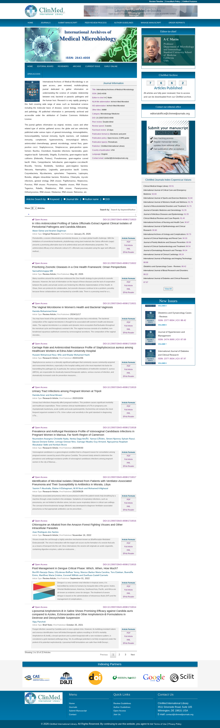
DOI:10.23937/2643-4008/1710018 (119, 427)
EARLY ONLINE (110, 66)
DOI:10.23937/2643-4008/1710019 (119, 387)
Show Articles (35, 208)
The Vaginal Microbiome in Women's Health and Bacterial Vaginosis (72, 307)
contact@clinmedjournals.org (179, 714)
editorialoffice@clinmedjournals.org (170, 113)
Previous (104, 655)
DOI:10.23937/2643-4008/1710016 (119, 521)
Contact (72, 714)
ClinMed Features (189, 1)
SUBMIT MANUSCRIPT (67, 23)
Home (72, 703)
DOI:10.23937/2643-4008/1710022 (119, 263)
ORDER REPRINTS (177, 23)
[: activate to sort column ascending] (27, 215)
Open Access (119, 710)
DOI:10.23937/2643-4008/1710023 (119, 219)
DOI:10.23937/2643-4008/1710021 (119, 303)
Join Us (116, 714)
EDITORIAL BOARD (45, 66)
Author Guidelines (121, 707)
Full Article (128, 245)
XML (128, 249)
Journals (73, 707)
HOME (30, 23)
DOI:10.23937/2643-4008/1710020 (119, 343)
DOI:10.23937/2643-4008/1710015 (119, 564)
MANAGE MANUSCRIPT (151, 23)
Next (133, 655)
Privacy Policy (174, 724)
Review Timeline (156, 1)
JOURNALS (45, 23)
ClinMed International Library (63, 724)
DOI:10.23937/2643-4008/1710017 (119, 477)
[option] (37, 677)
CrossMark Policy (172, 1)
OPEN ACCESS (33, 74)
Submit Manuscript (78, 710)
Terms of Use (160, 724)
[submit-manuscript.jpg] (168, 147)
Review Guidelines (122, 703)
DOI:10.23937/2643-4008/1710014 (119, 607)
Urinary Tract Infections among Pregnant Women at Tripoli (66, 391)
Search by (105, 210)
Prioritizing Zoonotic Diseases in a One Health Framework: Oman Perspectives (79, 267)
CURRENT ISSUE (92, 66)
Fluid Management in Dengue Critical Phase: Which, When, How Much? (75, 568)
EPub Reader (128, 252)
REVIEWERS (63, 66)
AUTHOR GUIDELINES (123, 23)
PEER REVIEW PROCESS (96, 23)
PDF (128, 242)
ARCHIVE (77, 66)
